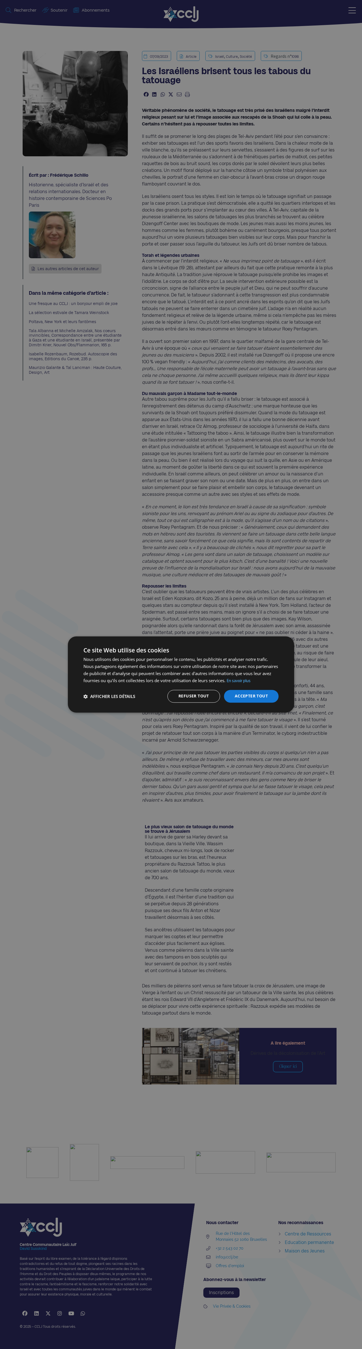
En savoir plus (239, 680)
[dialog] (181, 674)
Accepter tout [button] (251, 696)
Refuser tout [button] (193, 696)
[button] (109, 696)
